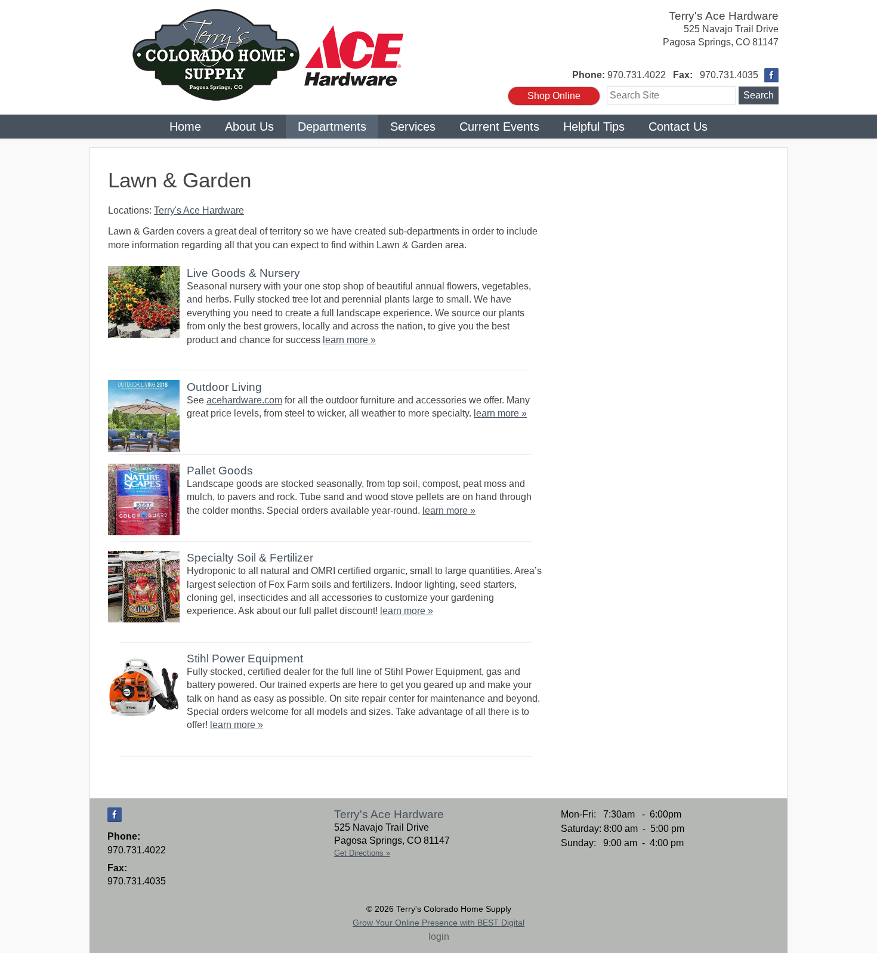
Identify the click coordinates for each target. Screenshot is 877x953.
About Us (249, 126)
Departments (332, 126)
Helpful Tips (594, 126)
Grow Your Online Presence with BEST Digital (438, 922)
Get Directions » (362, 853)
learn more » (349, 340)
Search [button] (758, 95)
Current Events (499, 126)
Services (413, 126)
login (438, 937)
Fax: (683, 75)
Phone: (588, 75)
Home (185, 126)
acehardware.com (244, 400)
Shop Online (553, 96)
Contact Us (678, 126)
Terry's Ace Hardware (724, 16)
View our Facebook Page (771, 75)
